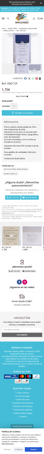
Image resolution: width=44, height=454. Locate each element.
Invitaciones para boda (22, 426)
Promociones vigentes (23, 409)
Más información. (8, 444)
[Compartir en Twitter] (29, 78)
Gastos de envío (23, 399)
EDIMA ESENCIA (6, 213)
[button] (21, 61)
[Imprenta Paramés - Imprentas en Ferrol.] (22, 18)
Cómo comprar (23, 392)
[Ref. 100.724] (32, 236)
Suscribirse (22, 335)
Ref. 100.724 (26, 247)
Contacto (23, 416)
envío (13, 92)
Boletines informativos (23, 406)
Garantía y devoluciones (23, 403)
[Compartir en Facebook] (25, 78)
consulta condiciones (22, 305)
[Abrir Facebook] (19, 282)
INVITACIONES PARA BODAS (28, 211)
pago (19, 92)
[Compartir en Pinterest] (36, 78)
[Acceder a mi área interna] (34, 18)
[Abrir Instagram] (24, 282)
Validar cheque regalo (23, 413)
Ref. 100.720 (6, 247)
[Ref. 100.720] (11, 236)
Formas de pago (23, 396)
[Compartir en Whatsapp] (33, 78)
